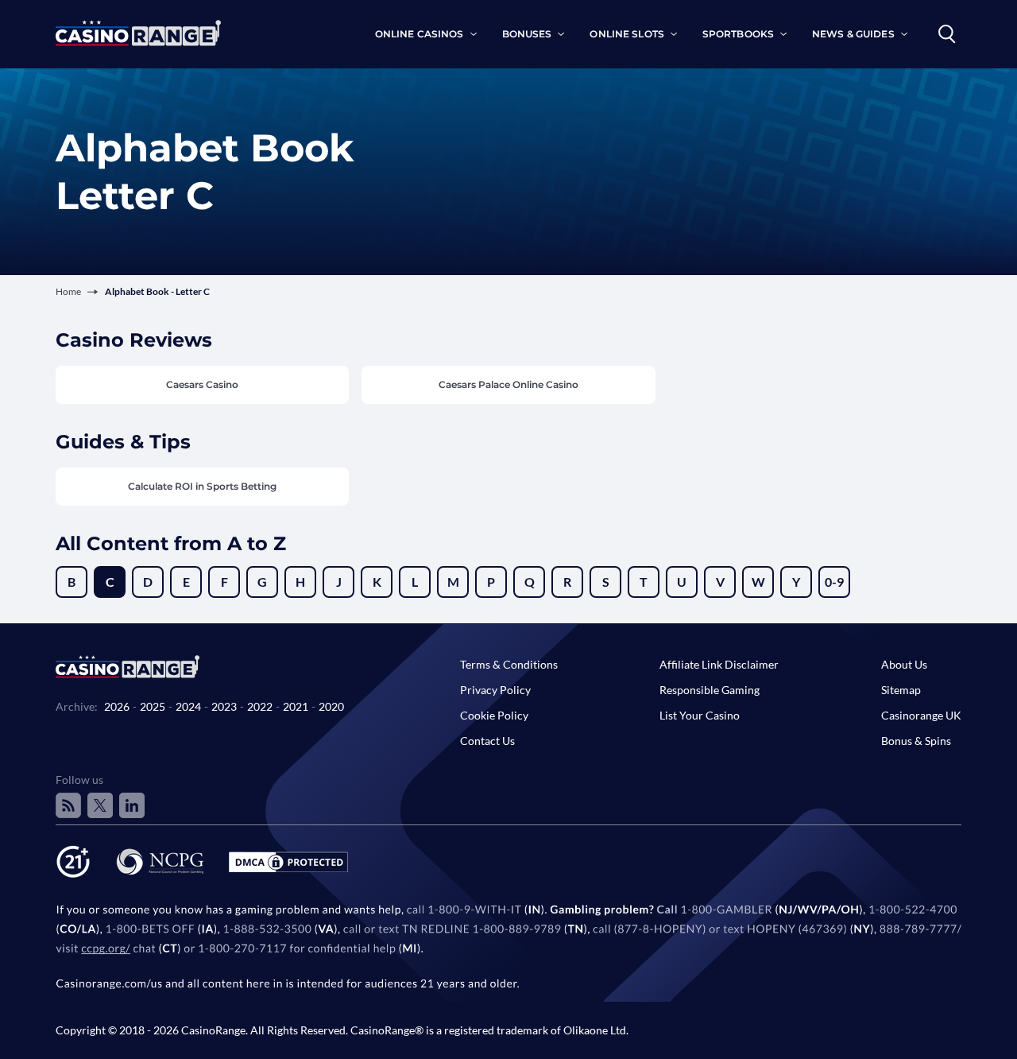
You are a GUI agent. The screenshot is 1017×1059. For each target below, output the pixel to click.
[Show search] (947, 34)
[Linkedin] (132, 805)
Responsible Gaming (709, 689)
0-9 (834, 581)
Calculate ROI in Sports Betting (202, 486)
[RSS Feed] (68, 805)
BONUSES (527, 34)
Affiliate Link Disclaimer (719, 664)
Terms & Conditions (509, 664)
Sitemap (901, 689)
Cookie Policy (494, 715)
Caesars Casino (202, 384)
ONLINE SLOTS (626, 34)
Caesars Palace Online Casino (508, 384)
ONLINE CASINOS (419, 34)
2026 (117, 706)
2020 (331, 706)
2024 (188, 706)
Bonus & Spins (916, 740)
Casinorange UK (921, 715)
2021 (295, 706)
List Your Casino (699, 715)
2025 (152, 706)
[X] (100, 805)
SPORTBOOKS (738, 34)
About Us (904, 664)
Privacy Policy (495, 689)
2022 (260, 706)
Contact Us (487, 740)
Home (68, 291)
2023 (224, 706)
